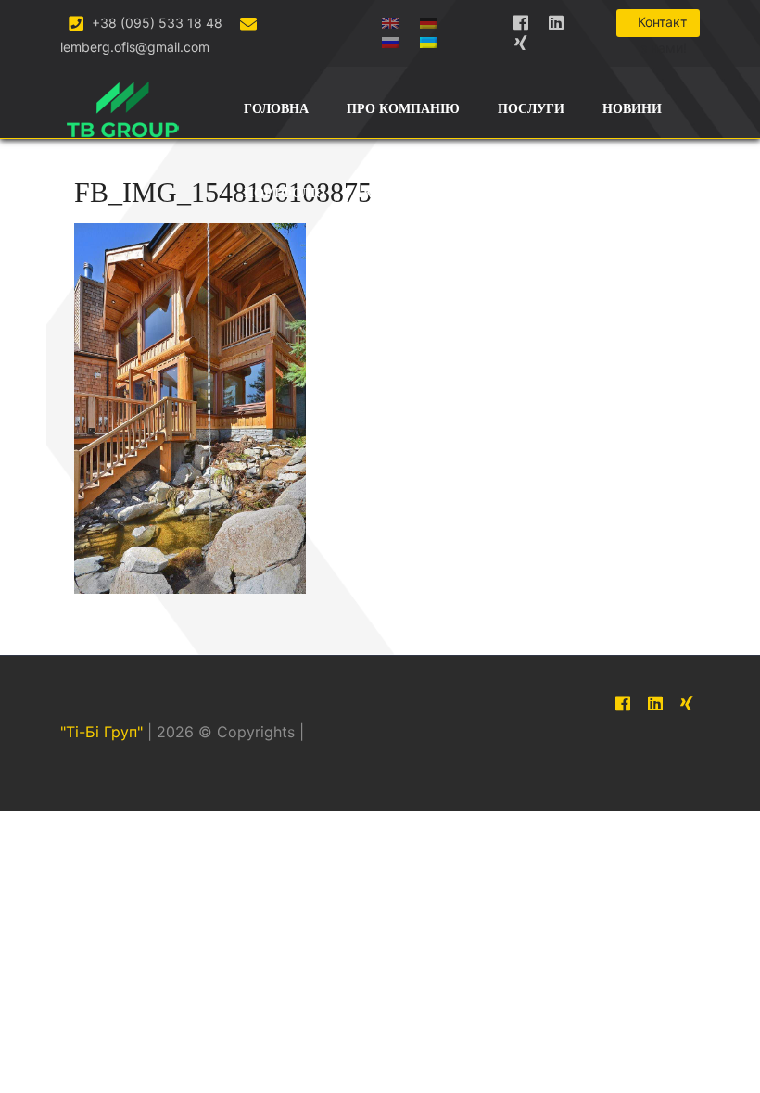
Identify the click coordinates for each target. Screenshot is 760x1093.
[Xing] (521, 39)
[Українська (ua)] (428, 38)
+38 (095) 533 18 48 (155, 23)
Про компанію (403, 109)
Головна (276, 109)
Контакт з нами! (662, 25)
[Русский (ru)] (390, 38)
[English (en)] (390, 19)
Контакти (400, 193)
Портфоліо (284, 193)
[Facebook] (521, 19)
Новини (632, 109)
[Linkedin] (556, 19)
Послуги (531, 109)
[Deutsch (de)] (428, 19)
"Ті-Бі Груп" (101, 731)
